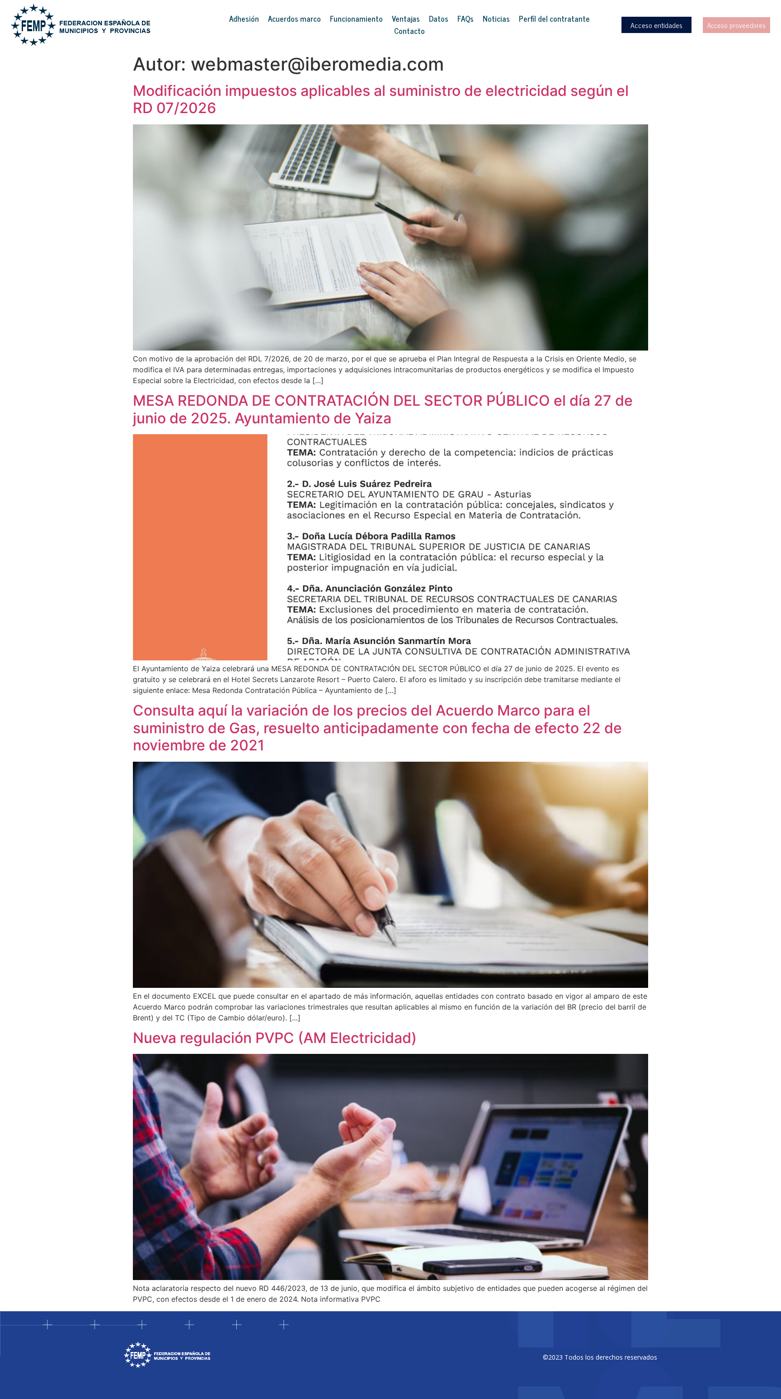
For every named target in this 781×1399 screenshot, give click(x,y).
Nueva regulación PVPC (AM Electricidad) (275, 1038)
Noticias (496, 19)
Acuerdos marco (294, 19)
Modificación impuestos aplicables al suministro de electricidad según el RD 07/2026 (381, 99)
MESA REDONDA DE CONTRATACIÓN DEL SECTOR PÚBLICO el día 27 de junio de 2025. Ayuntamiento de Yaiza (383, 409)
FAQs (465, 19)
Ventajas (406, 19)
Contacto (409, 31)
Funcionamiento (356, 19)
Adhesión (244, 19)
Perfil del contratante (554, 19)
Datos (438, 19)
